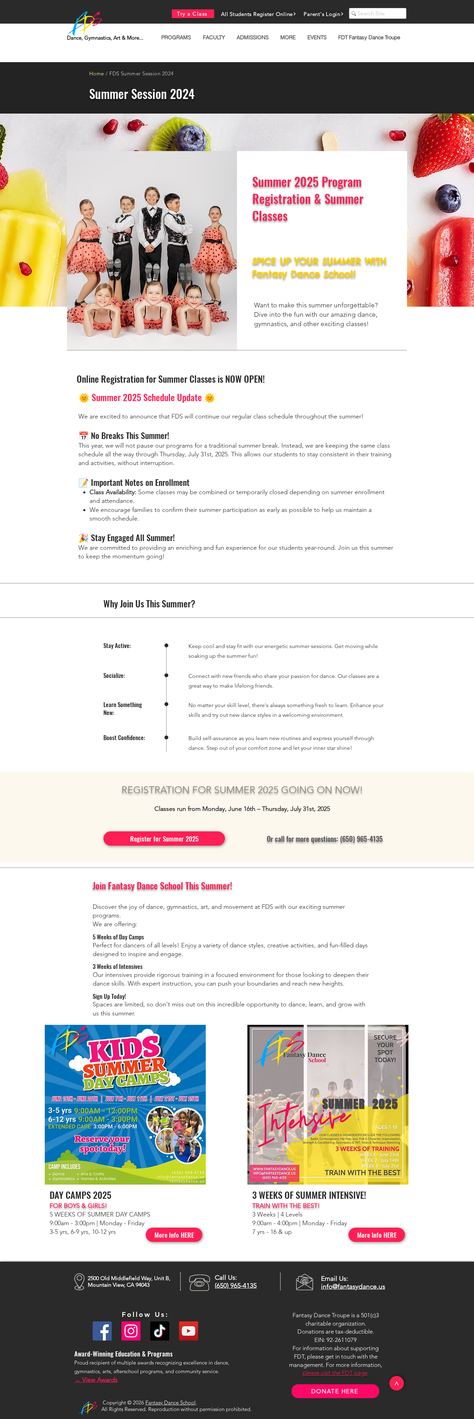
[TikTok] (159, 1331)
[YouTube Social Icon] (188, 1331)
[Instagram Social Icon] (131, 1331)
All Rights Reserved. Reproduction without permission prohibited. (176, 1409)
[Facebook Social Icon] (102, 1331)
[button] (176, 37)
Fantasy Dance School (170, 1402)
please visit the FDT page (335, 1372)
